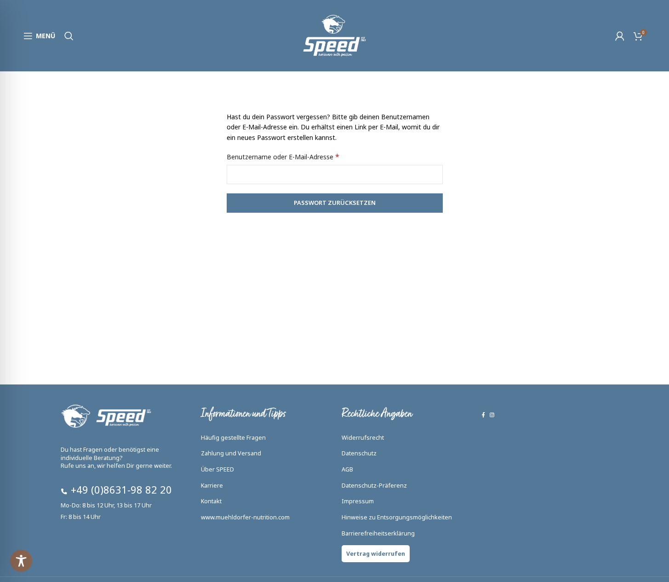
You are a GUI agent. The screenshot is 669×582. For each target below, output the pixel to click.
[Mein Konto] (620, 36)
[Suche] (69, 36)
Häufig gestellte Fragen (233, 438)
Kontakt (211, 501)
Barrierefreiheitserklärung (378, 533)
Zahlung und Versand (231, 453)
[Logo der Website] (334, 34)
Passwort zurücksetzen (335, 202)
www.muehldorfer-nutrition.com (245, 517)
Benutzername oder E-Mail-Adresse (283, 157)
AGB (347, 469)
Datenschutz (359, 453)
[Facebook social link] (483, 415)
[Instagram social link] (492, 415)
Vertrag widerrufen (375, 554)
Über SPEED (217, 469)
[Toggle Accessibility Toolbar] (21, 561)
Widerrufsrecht (363, 438)
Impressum (358, 501)
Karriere (212, 485)
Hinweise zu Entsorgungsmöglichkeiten (397, 517)
